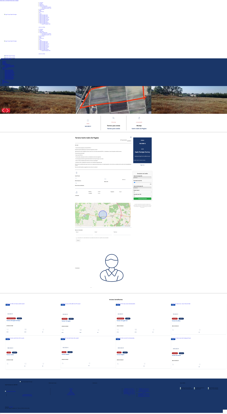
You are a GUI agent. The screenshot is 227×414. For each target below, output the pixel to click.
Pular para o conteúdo (5, 0)
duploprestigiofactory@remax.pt (142, 156)
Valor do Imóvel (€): (138, 176)
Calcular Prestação (142, 198)
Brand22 (11, 407)
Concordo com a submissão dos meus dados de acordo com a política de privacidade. (93, 237)
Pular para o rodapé (14, 0)
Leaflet (123, 225)
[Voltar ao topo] (0, 413)
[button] (4, 110)
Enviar (78, 240)
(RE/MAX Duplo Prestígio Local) (131, 392)
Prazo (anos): (137, 190)
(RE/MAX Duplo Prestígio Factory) (131, 391)
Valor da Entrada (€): (138, 186)
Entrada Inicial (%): (138, 180)
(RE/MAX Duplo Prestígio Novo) (146, 396)
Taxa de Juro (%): (137, 194)
